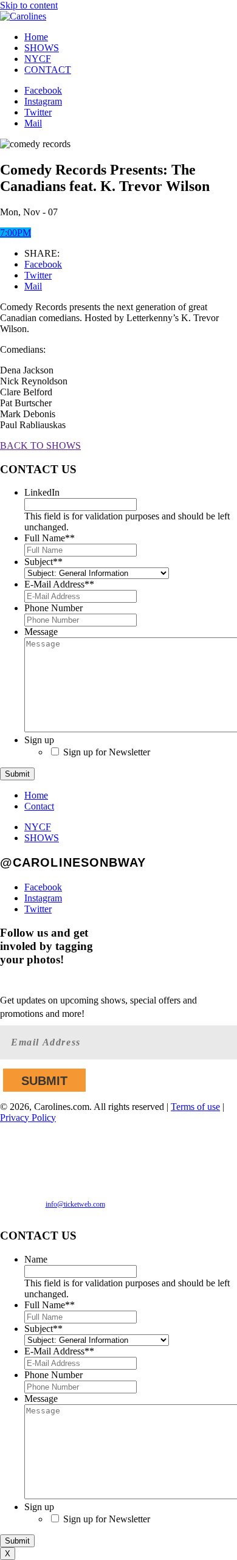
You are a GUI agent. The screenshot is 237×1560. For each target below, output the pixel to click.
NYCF (37, 59)
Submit (17, 773)
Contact (39, 806)
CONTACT (47, 69)
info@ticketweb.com (75, 1204)
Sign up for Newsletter (106, 752)
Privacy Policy (28, 1117)
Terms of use (195, 1106)
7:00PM (15, 232)
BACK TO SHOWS (40, 445)
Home (36, 37)
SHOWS (41, 48)
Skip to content (29, 5)
